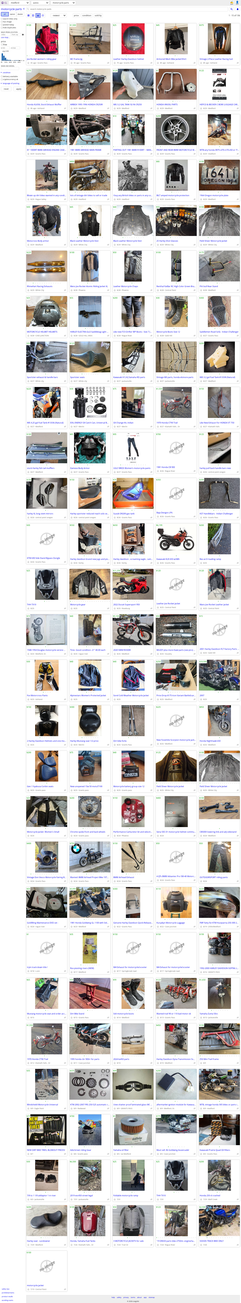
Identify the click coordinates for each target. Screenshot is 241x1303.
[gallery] (38, 15)
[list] (28, 15)
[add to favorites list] (28, 62)
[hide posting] (65, 62)
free (5, 44)
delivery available (10, 76)
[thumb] (33, 15)
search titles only (10, 19)
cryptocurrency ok (10, 79)
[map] (42, 15)
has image (7, 21)
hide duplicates (9, 27)
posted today (8, 24)
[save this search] (237, 9)
